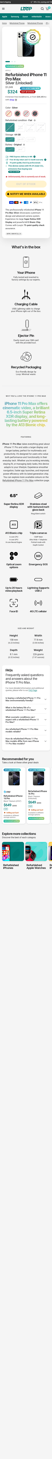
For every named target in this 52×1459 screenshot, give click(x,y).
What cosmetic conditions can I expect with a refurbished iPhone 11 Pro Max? (22, 719)
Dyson (25, 16)
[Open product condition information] (35, 120)
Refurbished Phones (17, 23)
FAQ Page (33, 690)
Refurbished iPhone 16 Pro (13, 798)
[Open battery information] (24, 145)
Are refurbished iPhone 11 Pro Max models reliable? (22, 730)
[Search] (42, 8)
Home (4, 23)
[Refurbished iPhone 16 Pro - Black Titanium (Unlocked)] (38, 779)
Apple (4, 16)
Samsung (15, 16)
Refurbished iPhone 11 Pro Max (17, 480)
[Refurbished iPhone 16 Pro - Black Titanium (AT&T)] (14, 779)
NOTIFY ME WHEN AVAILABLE (27, 194)
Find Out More (14, 171)
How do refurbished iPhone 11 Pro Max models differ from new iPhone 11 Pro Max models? (22, 741)
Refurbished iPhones (35, 23)
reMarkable (37, 16)
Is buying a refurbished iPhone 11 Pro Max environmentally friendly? (23, 699)
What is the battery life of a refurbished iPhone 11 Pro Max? (20, 708)
